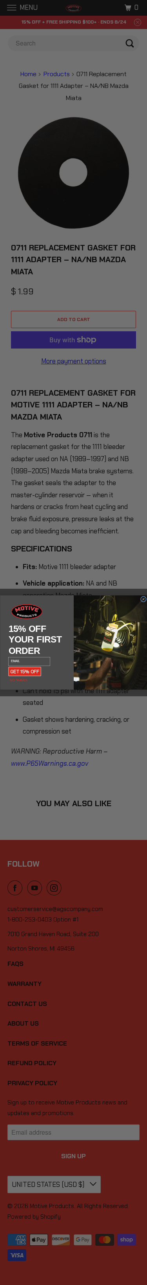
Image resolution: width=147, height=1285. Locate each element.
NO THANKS (18, 680)
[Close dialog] (143, 599)
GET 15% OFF (24, 671)
